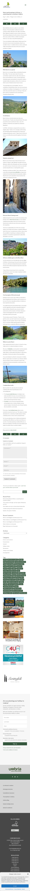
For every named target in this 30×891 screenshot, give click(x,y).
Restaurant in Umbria (8, 577)
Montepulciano (7, 575)
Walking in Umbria (8, 593)
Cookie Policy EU (15, 857)
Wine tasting (16, 593)
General (4, 544)
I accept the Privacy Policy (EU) (11, 735)
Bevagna (21, 559)
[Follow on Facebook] (12, 777)
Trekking (21, 581)
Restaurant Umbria (19, 577)
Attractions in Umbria (13, 559)
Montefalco (22, 573)
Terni (5, 581)
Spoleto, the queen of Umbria (9, 510)
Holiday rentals (6, 546)
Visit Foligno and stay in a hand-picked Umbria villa (14, 506)
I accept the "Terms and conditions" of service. (14, 731)
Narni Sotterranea (14, 219)
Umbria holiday (7, 590)
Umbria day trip (17, 588)
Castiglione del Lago (8, 564)
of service (10, 750)
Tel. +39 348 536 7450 (15, 850)
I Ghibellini (10, 348)
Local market (15, 573)
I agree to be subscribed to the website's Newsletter (16, 740)
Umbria (16, 586)
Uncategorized (6, 552)
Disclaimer (15, 864)
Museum (14, 575)
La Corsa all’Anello (15, 172)
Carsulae (6, 401)
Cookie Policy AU (15, 859)
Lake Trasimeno (7, 573)
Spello (17, 579)
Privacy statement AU (15, 870)
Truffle (5, 584)
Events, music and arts (8, 539)
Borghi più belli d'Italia (9, 561)
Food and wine (6, 541)
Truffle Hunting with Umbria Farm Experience (13, 508)
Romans (5, 579)
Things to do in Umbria (15, 16)
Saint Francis (12, 579)
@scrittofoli (13, 430)
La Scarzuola (13, 524)
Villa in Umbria (6, 519)
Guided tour (19, 568)
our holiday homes (13, 410)
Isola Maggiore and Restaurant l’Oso (14, 517)
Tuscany (21, 584)
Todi (8, 581)
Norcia (18, 575)
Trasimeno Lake (14, 581)
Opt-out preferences (9, 889)
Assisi (5, 559)
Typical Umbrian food (8, 586)
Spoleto (22, 579)
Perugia (23, 575)
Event (5, 566)
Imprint (23, 889)
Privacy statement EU (15, 869)
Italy (18, 570)
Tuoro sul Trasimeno (13, 584)
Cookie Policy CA (15, 860)
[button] (28, 874)
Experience (19, 566)
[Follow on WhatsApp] (17, 777)
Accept (15, 886)
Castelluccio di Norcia (20, 561)
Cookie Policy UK (15, 862)
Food (10, 568)
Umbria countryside (8, 588)
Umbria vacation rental (17, 590)
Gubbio (14, 568)
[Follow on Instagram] (15, 777)
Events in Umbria (11, 566)
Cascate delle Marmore (11, 394)
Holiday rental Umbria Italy (10, 570)
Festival (5, 568)
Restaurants (5, 548)
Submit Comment (9, 479)
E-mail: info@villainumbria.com (15, 848)
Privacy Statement (17, 889)
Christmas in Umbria (19, 564)
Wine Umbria (23, 593)
